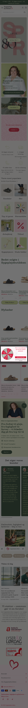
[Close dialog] (26, 347)
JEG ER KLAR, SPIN (21, 357)
